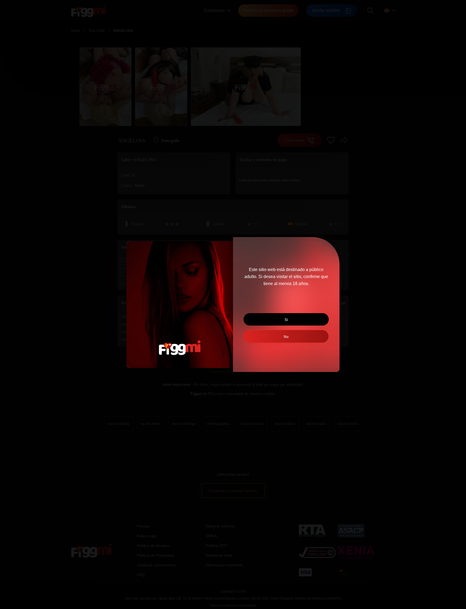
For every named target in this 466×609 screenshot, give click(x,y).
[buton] (286, 336)
